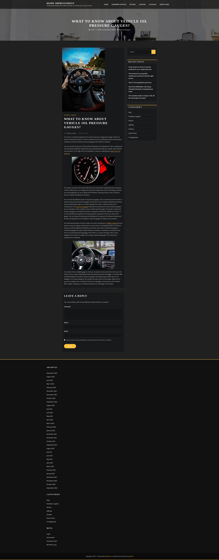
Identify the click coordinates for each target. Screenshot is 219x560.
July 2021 (49, 452)
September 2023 (52, 373)
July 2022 (49, 409)
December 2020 (52, 477)
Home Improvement (60, 3)
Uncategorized (133, 137)
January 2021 (51, 474)
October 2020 (51, 484)
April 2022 (50, 420)
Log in (48, 534)
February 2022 (51, 427)
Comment (67, 307)
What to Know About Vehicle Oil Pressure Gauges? (114, 30)
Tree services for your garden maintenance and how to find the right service (140, 76)
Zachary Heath (70, 133)
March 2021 (50, 466)
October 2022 (51, 398)
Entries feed (50, 537)
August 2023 (51, 377)
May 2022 (50, 416)
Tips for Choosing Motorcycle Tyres (140, 82)
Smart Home (164, 4)
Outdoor (152, 4)
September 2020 (52, 488)
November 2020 (52, 481)
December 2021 (52, 434)
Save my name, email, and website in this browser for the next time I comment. (88, 340)
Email (66, 331)
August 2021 (51, 448)
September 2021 (52, 445)
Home (106, 4)
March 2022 (50, 423)
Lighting (142, 4)
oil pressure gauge (82, 207)
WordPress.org (51, 545)
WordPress (108, 556)
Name (66, 322)
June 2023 (50, 380)
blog (129, 112)
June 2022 (50, 413)
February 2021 (51, 470)
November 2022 (52, 395)
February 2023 (51, 387)
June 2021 (50, 456)
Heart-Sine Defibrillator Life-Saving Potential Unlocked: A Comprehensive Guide (140, 89)
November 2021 (52, 438)
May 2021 (50, 459)
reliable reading (112, 223)
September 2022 (52, 402)
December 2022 (52, 391)
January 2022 (51, 430)
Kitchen (133, 4)
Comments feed (52, 541)
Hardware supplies (119, 4)
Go (153, 52)
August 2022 (51, 405)
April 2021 (50, 463)
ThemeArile (130, 556)
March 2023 (50, 384)
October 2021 (51, 441)
